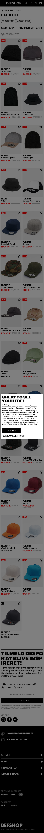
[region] (22, 416)
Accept (11, 430)
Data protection (30, 424)
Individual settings (13, 436)
